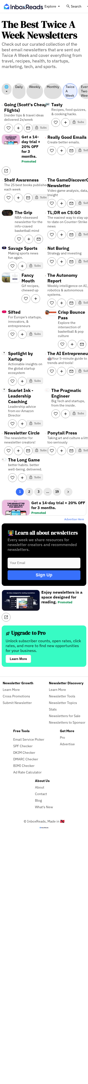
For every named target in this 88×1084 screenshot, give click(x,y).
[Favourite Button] (8, 128)
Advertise (67, 744)
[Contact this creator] (28, 128)
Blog (38, 800)
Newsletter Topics (63, 702)
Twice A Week (70, 91)
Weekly (34, 87)
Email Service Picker (28, 739)
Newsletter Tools (62, 696)
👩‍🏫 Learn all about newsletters (43, 532)
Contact (41, 793)
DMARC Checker (25, 759)
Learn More (18, 659)
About (39, 787)
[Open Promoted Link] (6, 170)
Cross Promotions (16, 696)
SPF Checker (23, 746)
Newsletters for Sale (64, 715)
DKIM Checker (24, 752)
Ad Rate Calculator (27, 772)
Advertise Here (74, 519)
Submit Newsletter (17, 702)
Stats (53, 709)
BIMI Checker (23, 765)
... (47, 492)
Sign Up (44, 574)
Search (76, 6)
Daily (19, 87)
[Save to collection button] (18, 128)
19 (57, 492)
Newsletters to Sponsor (67, 722)
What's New (44, 807)
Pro (62, 737)
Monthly (53, 87)
